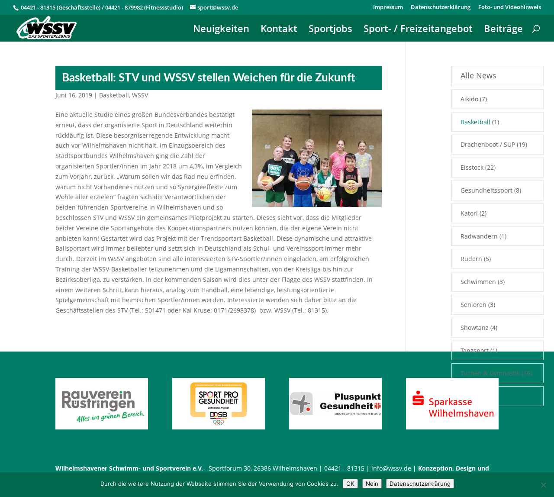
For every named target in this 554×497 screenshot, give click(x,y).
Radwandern (479, 236)
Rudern (471, 259)
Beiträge (503, 30)
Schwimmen (478, 282)
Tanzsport (475, 350)
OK (350, 483)
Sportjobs (330, 30)
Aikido (469, 99)
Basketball (114, 95)
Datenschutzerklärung (440, 7)
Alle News (478, 75)
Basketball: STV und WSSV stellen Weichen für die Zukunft (208, 78)
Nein (372, 483)
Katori (469, 213)
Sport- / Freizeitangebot (418, 30)
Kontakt (279, 30)
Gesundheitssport (486, 190)
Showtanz (475, 327)
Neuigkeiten (221, 30)
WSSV (140, 95)
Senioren (473, 304)
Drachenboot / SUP (488, 144)
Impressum (388, 7)
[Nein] (543, 485)
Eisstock (472, 167)
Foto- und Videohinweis (509, 7)
